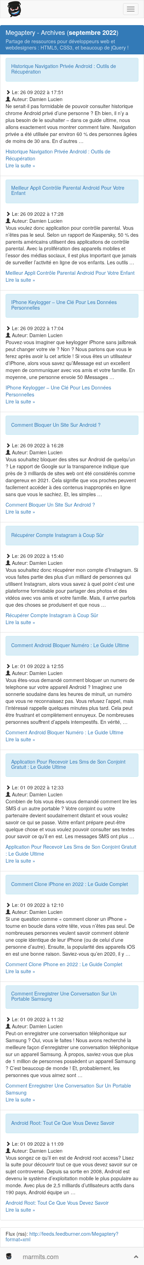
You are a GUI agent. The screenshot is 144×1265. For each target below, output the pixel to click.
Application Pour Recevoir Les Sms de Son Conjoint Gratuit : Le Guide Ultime (68, 764)
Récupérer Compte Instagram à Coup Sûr (57, 534)
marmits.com (41, 1256)
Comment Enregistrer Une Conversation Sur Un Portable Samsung (64, 996)
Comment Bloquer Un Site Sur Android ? (56, 424)
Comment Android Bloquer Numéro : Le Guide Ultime (70, 645)
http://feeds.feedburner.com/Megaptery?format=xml (62, 1236)
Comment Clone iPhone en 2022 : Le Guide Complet (69, 883)
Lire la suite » (58, 162)
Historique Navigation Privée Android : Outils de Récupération (63, 68)
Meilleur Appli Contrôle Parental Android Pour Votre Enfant (67, 190)
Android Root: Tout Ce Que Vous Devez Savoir (62, 1122)
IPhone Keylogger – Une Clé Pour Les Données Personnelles (64, 304)
